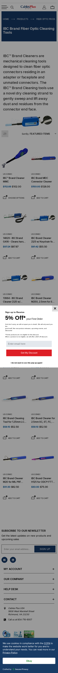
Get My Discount (29, 352)
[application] (29, 655)
